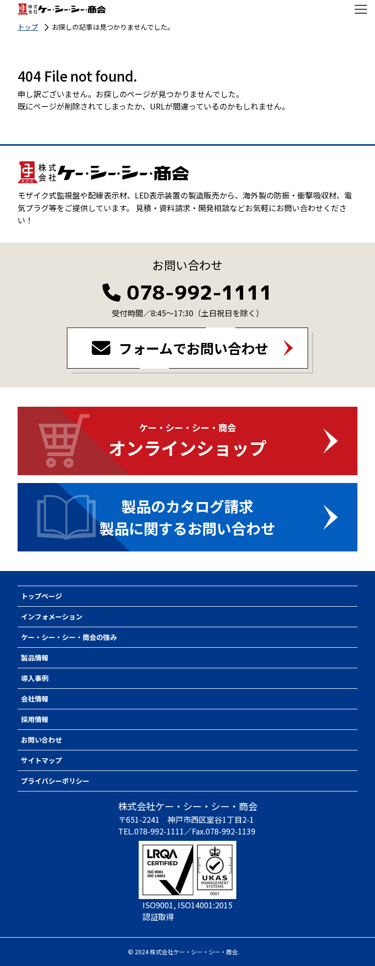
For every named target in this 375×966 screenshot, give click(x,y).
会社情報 (34, 698)
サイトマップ (41, 760)
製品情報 (34, 657)
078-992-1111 (199, 292)
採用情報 (34, 719)
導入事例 (34, 678)
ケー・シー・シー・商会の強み (69, 637)
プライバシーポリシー (55, 781)
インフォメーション (52, 616)
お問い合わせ (41, 740)
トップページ (41, 596)
